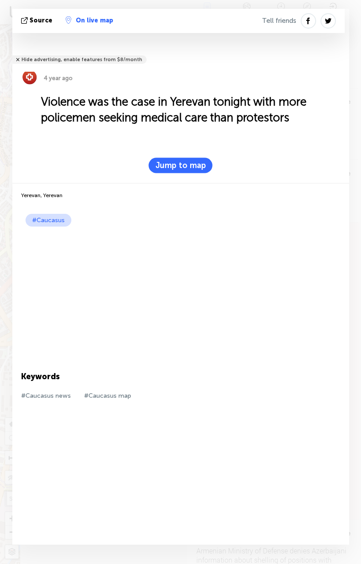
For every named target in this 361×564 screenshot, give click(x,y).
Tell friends (279, 21)
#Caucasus (48, 220)
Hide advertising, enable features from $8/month (82, 59)
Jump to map (180, 165)
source (40, 20)
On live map (94, 20)
